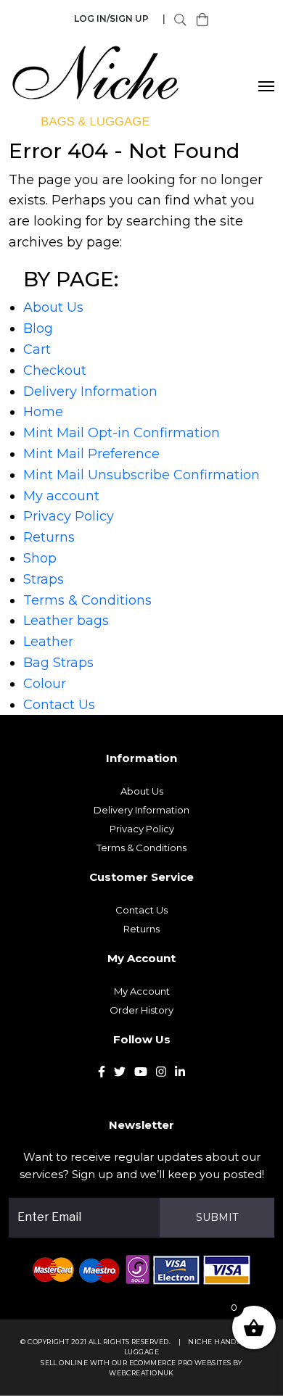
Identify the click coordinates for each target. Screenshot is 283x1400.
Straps (43, 579)
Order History (141, 1010)
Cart (37, 349)
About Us (53, 307)
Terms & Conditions (87, 600)
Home (43, 412)
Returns (49, 537)
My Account (142, 991)
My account (61, 496)
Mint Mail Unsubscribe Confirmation (141, 475)
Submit (217, 1217)
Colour (44, 684)
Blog (38, 328)
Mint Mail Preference (91, 454)
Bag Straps (58, 663)
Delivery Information (90, 391)
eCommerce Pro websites (180, 1363)
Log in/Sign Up (111, 18)
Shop (40, 558)
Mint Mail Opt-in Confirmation (121, 433)
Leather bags (66, 621)
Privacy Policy (68, 516)
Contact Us (59, 705)
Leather (48, 642)
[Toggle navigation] (266, 86)
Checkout (54, 370)
